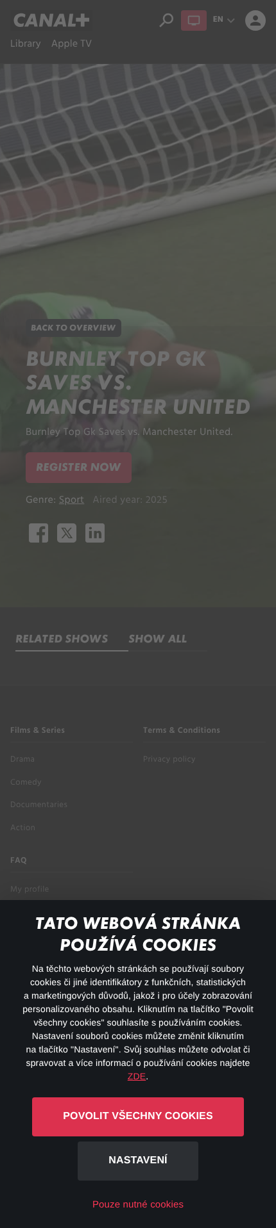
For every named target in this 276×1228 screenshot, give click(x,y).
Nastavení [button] (137, 1160)
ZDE (137, 1076)
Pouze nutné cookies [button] (138, 1204)
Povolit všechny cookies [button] (137, 1116)
